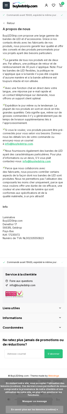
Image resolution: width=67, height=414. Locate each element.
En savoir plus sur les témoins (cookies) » (34, 409)
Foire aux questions (21, 280)
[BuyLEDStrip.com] (25, 5)
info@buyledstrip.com (19, 143)
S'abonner (53, 353)
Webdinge (53, 375)
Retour (11, 23)
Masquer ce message (34, 401)
